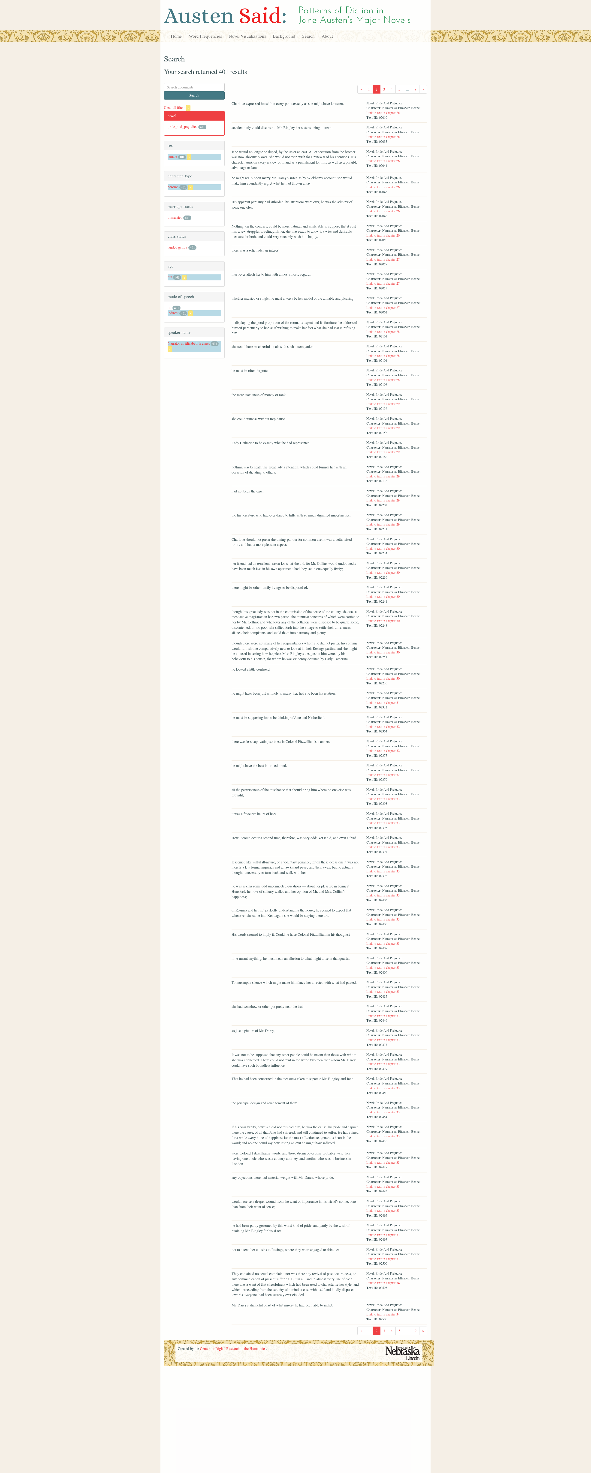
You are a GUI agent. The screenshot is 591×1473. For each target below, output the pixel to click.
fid (170, 307)
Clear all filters (176, 107)
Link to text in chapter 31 (383, 702)
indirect (173, 312)
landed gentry (177, 247)
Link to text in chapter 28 (383, 331)
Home (176, 36)
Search (308, 36)
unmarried (175, 217)
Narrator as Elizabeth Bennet (189, 343)
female (172, 156)
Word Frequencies (205, 36)
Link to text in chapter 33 (383, 799)
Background (284, 36)
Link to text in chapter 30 (383, 548)
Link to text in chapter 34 (383, 1283)
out (170, 276)
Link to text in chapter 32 (383, 726)
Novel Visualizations (247, 36)
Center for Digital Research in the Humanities (233, 1348)
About (327, 36)
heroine (173, 186)
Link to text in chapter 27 (383, 259)
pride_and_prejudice (182, 126)
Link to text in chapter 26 (383, 112)
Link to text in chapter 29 (383, 404)
